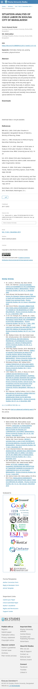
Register (5, 629)
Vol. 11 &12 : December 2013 (23, 6)
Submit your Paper (9, 600)
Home (4, 6)
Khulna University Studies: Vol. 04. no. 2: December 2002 (20, 290)
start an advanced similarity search (22, 409)
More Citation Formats (9, 223)
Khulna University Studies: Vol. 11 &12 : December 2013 (21, 446)
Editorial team (25, 657)
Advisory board (26, 660)
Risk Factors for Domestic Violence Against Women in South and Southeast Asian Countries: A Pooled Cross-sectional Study (21, 297)
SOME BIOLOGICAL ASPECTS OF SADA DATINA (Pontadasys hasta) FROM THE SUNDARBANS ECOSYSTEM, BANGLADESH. (21, 319)
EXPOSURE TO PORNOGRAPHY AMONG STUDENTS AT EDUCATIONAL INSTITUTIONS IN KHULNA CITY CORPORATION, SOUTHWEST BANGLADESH (20, 428)
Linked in (23, 672)
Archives (10, 6)
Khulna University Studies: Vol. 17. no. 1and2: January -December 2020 (21, 359)
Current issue (6, 650)
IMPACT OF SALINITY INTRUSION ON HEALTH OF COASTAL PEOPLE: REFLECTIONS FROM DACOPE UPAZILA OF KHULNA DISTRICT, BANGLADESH (20, 354)
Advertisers (24, 641)
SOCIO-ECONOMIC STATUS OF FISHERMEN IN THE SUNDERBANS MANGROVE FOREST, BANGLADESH (20, 286)
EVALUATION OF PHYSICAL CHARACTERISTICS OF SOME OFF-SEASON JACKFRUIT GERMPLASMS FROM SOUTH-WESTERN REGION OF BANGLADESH (20, 396)
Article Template (8, 588)
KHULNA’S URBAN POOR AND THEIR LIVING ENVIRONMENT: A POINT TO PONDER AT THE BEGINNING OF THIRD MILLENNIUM (20, 309)
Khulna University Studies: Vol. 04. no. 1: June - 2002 (20, 322)
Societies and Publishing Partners (27, 638)
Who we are (24, 649)
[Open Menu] (2, 2)
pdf (6, 197)
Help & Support (26, 651)
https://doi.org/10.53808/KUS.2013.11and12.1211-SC (19, 45)
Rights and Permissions (10, 608)
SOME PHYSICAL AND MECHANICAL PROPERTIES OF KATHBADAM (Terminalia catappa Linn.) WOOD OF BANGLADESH (19, 341)
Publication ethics (8, 635)
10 (16, 405)
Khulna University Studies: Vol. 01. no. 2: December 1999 (21, 313)
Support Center (8, 611)
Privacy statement (8, 637)
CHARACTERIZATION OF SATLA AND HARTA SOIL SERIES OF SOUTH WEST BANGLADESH (20, 365)
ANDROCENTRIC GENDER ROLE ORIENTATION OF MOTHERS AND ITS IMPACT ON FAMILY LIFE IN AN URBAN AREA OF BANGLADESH (21, 453)
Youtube (23, 670)
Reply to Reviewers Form (11, 585)
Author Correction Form (10, 582)
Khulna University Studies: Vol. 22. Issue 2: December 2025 (21, 302)
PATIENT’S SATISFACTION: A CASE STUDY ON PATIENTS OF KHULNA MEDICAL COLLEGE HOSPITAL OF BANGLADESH (20, 442)
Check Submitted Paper (10, 603)
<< (3, 405)
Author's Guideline (9, 605)
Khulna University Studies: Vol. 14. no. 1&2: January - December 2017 (20, 434)
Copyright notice (8, 640)
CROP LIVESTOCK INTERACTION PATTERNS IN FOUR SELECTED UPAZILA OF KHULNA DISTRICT (20, 327)
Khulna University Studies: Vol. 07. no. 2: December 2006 (20, 400)
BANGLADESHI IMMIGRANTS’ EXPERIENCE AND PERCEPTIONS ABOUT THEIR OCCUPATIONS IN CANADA (21, 480)
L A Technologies (14, 685)
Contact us (24, 654)
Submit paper (6, 632)
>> (19, 405)
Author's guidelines (9, 648)
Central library (25, 634)
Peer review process (9, 656)
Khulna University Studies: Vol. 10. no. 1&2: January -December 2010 (21, 484)
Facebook (23, 667)
